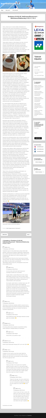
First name (36, 128)
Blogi (2, 10)
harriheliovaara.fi (10, 3)
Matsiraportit (17, 228)
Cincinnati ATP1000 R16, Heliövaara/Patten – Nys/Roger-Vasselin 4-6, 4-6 (38, 106)
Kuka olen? (8, 10)
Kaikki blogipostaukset (10, 228)
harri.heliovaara (40, 149)
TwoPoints (29, 415)
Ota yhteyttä (15, 10)
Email (35, 132)
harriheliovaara (40, 146)
